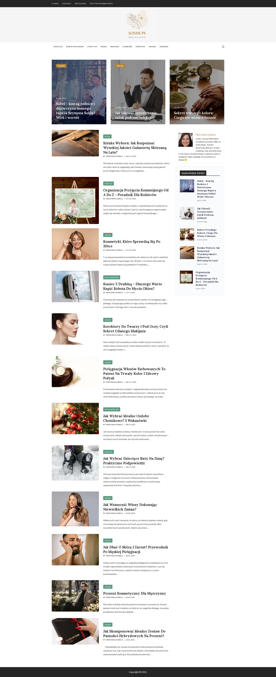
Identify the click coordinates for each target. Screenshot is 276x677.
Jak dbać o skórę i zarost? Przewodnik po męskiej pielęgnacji (135, 549)
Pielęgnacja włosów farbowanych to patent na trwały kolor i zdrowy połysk (134, 373)
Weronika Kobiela (114, 156)
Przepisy (140, 46)
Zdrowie (120, 66)
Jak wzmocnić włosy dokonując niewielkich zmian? (130, 507)
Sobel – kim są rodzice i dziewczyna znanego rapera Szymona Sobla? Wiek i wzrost (75, 111)
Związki (164, 46)
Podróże (127, 46)
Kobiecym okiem (75, 46)
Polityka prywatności (101, 3)
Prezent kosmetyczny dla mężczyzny (134, 593)
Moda (104, 46)
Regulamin (80, 3)
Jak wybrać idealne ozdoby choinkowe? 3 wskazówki (126, 418)
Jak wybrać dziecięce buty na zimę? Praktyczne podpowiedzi (133, 460)
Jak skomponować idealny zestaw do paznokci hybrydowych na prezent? (134, 633)
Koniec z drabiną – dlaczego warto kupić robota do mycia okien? (132, 286)
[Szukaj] (223, 47)
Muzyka (115, 46)
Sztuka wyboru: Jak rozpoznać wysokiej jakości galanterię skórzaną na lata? (135, 148)
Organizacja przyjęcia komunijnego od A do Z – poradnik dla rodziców (136, 192)
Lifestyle (92, 46)
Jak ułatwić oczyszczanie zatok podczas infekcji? (136, 115)
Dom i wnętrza (112, 277)
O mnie (55, 3)
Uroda (152, 46)
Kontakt (66, 3)
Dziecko (58, 46)
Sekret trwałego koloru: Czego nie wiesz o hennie (195, 115)
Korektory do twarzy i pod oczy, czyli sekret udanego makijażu (135, 328)
